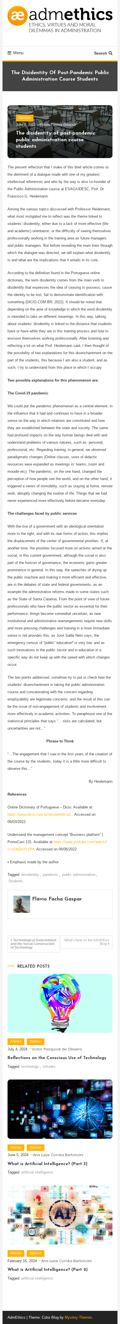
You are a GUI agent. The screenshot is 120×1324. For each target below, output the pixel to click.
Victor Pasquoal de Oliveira (57, 1049)
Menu (18, 52)
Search (100, 53)
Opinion (25, 118)
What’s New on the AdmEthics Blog (86, 942)
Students (15, 881)
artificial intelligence (37, 1172)
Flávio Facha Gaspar (58, 124)
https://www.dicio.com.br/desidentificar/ (39, 814)
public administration (78, 875)
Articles (15, 1041)
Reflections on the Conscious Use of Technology (58, 1058)
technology (30, 1066)
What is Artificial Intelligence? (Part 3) (47, 1164)
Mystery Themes (78, 1317)
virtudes (49, 1066)
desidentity (30, 875)
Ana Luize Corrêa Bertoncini (58, 1155)
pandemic (50, 875)
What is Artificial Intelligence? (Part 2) (48, 1270)
